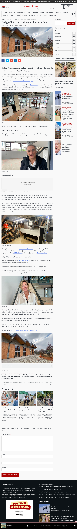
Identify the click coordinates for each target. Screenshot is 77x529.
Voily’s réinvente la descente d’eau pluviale (67, 98)
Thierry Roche (39, 376)
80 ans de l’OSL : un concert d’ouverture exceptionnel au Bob (59, 1)
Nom (3, 454)
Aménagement (21, 12)
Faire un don (52, 15)
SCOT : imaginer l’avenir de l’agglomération (24, 330)
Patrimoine (5, 15)
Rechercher (58, 19)
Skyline (39, 15)
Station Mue (34, 85)
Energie (42, 12)
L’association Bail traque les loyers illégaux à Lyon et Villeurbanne (57, 494)
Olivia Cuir (13, 376)
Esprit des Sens (42, 253)
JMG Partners (17, 253)
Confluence (43, 375)
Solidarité (24, 15)
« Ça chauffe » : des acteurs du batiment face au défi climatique (9, 410)
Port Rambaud (23, 260)
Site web (4, 467)
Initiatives (58, 12)
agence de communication (13, 375)
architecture (31, 375)
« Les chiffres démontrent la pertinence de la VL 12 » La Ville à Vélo (45, 410)
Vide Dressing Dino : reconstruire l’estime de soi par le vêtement (68, 112)
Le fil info (25, 373)
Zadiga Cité (9, 378)
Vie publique (32, 15)
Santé (11, 15)
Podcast (31, 373)
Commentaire (6, 434)
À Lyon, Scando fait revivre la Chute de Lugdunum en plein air (26, 1)
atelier (37, 375)
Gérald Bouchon (22, 25)
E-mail (4, 461)
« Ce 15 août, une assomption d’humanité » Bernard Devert (55, 497)
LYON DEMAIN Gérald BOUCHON (7, 191)
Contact (45, 15)
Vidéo (56, 79)
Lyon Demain (32, 6)
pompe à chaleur (21, 376)
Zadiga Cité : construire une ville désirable (21, 191)
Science (17, 15)
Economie (35, 12)
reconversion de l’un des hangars (23, 81)
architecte (24, 375)
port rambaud (30, 376)
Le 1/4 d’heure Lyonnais (8, 12)
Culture (29, 12)
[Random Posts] (72, 14)
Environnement (50, 12)
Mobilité (65, 12)
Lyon (8, 376)
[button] (52, 106)
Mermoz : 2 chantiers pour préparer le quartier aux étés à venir (27, 410)
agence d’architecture (26, 249)
